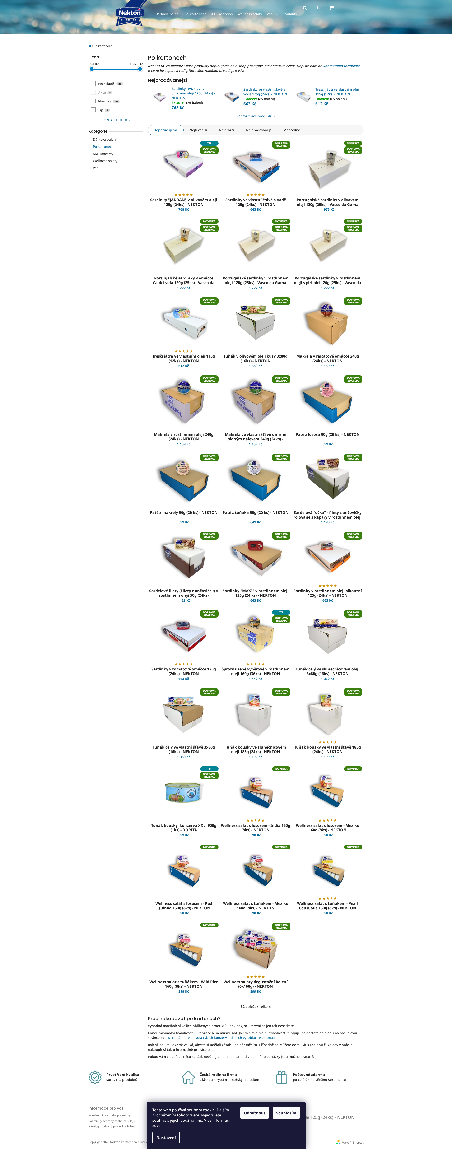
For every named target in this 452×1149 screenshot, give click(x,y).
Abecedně (292, 130)
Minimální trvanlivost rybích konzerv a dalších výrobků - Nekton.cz (221, 1037)
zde (155, 1125)
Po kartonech (103, 146)
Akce (104, 92)
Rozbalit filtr (114, 120)
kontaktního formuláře (341, 66)
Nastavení (166, 1137)
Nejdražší (226, 130)
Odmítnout (254, 1113)
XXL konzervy (103, 153)
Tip (103, 110)
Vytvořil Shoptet (353, 1142)
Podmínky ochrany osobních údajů (112, 1121)
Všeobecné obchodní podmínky (109, 1115)
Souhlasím (286, 1113)
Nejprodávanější (259, 130)
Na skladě (109, 83)
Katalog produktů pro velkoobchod (112, 1126)
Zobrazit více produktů (254, 116)
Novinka (108, 101)
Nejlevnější (198, 130)
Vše (95, 168)
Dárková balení (105, 139)
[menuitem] (167, 14)
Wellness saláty (105, 160)
